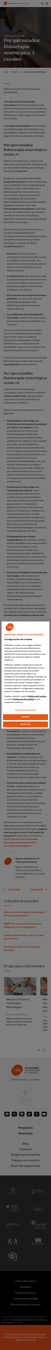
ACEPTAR (25, 717)
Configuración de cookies (25, 710)
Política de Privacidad (23, 699)
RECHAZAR (25, 724)
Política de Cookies (37, 696)
